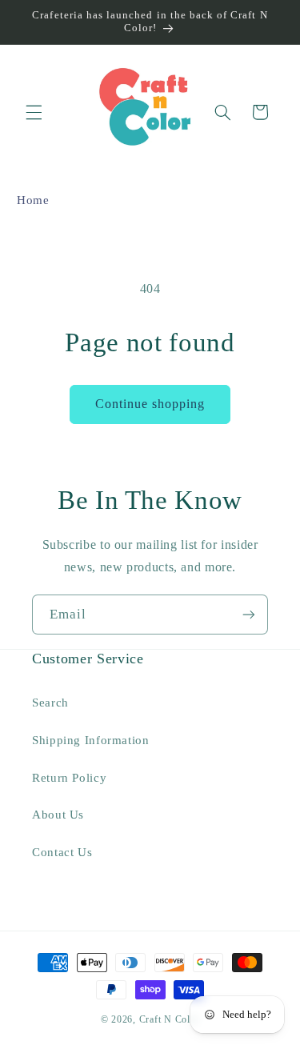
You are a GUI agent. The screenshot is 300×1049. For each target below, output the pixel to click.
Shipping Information (91, 740)
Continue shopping (150, 403)
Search (50, 702)
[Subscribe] (248, 614)
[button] (33, 112)
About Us (58, 814)
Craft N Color (169, 1019)
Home (33, 200)
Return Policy (69, 777)
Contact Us (62, 852)
